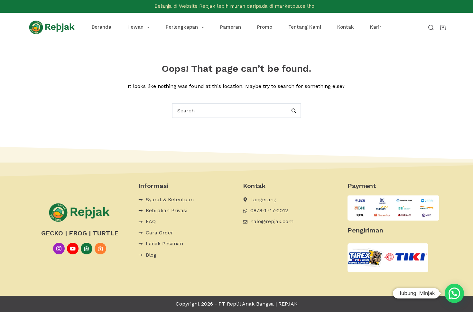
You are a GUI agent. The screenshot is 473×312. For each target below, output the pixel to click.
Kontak (345, 27)
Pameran (230, 27)
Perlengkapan (182, 27)
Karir (375, 27)
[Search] (431, 27)
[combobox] (229, 110)
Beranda (101, 27)
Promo (264, 27)
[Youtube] (73, 248)
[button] (454, 293)
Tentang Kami (304, 27)
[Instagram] (59, 248)
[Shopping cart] (443, 27)
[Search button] (294, 111)
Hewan (135, 27)
